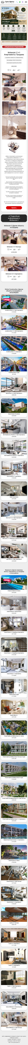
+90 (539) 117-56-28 (16, 1039)
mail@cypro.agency (14, 1037)
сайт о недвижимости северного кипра (10, 1036)
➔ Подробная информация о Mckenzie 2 (14, 218)
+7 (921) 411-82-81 (16, 1040)
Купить (14, 208)
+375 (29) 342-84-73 (15, 1042)
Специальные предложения (14, 46)
